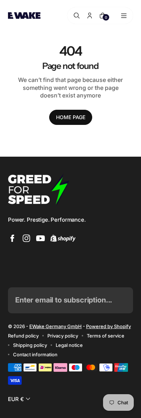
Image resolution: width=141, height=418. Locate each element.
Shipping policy (30, 345)
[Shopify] (63, 238)
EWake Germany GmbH (55, 326)
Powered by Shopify (108, 326)
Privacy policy (62, 336)
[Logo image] (24, 15)
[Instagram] (26, 238)
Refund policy (23, 336)
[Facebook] (12, 238)
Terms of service (105, 336)
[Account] (89, 15)
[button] (20, 399)
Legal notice (69, 345)
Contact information (35, 354)
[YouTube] (40, 238)
